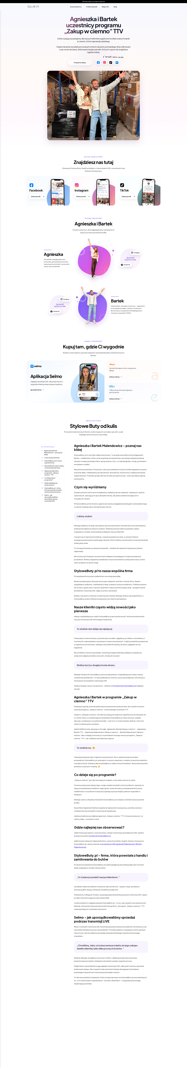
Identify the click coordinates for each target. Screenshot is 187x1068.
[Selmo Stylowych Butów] (117, 62)
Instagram (137, 252)
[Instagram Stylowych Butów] (104, 62)
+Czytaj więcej (30, 1039)
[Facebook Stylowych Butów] (98, 62)
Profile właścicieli (91, 7)
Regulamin (51, 1034)
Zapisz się (56, 1029)
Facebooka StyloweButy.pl (124, 686)
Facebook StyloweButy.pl (100, 836)
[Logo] (33, 7)
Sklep (115, 7)
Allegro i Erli (105, 7)
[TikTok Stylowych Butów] (110, 62)
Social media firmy (76, 7)
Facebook (127, 264)
